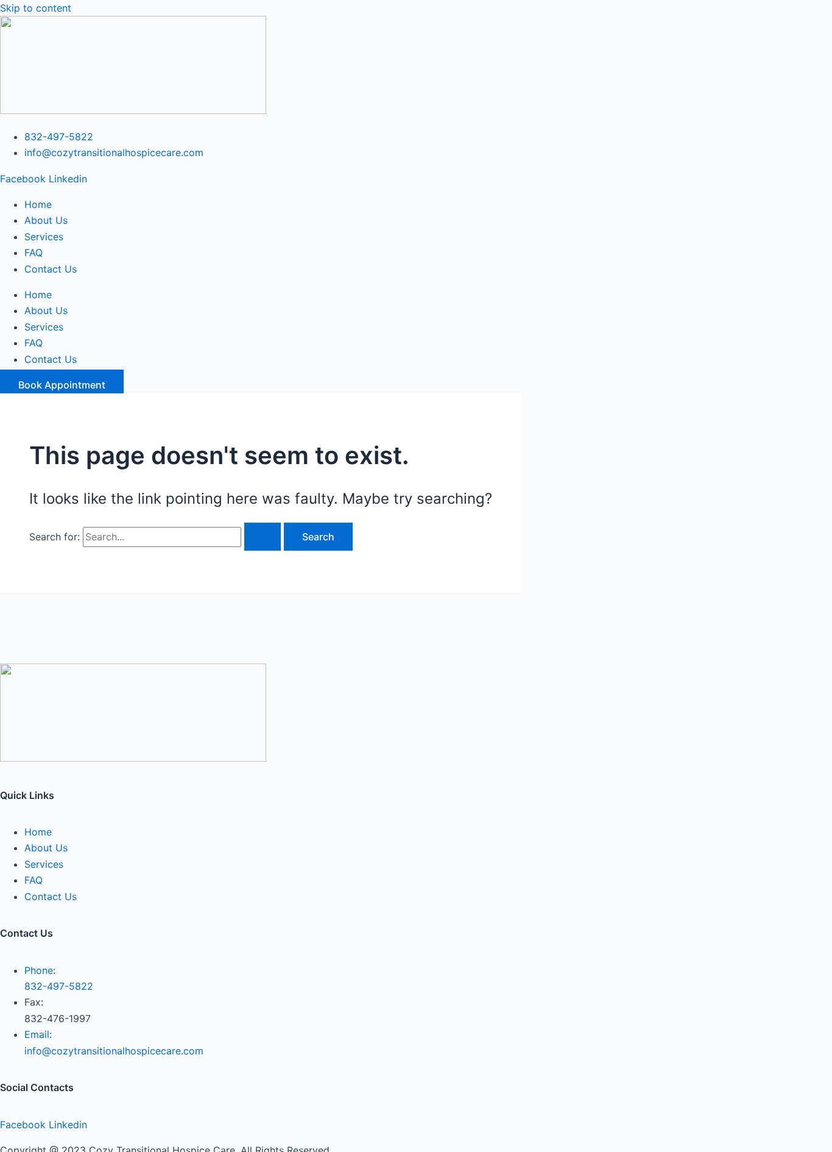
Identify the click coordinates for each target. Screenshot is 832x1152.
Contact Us (50, 269)
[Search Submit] (262, 537)
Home (38, 204)
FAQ (33, 252)
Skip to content (35, 8)
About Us (46, 220)
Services (43, 237)
